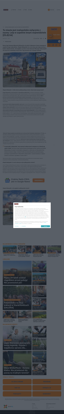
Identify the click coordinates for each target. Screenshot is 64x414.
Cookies (20, 223)
